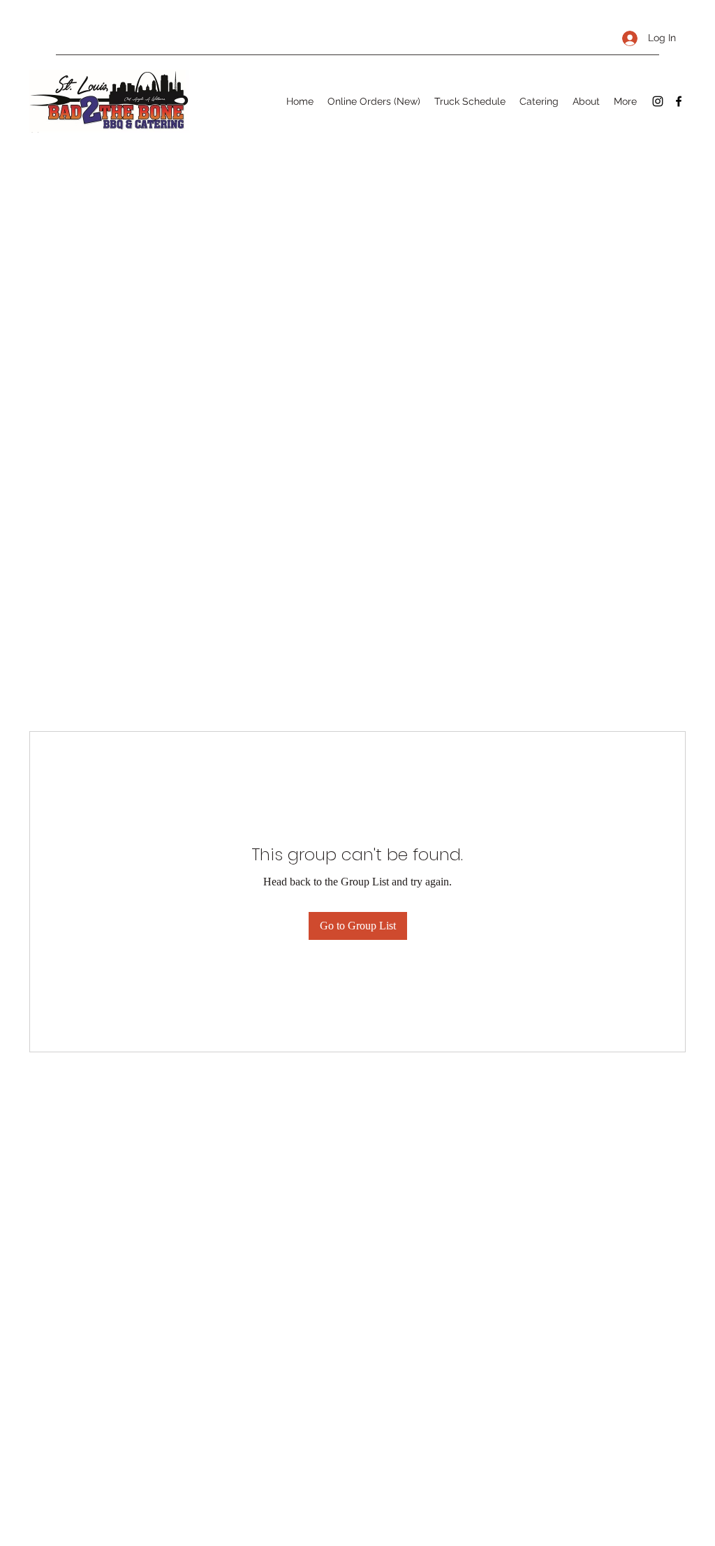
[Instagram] (658, 101)
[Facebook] (679, 101)
